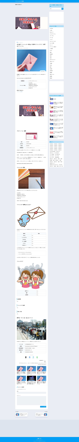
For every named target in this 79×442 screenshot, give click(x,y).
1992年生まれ (55, 145)
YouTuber (51, 28)
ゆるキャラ (51, 32)
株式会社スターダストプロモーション (54, 164)
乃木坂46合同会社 (57, 157)
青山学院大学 (44, 364)
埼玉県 (53, 160)
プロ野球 (51, 48)
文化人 (51, 65)
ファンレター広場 (19, 1)
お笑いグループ (58, 151)
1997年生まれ (51, 148)
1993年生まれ (59, 145)
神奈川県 (39, 364)
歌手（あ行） (60, 164)
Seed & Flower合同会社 (52, 151)
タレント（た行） (52, 157)
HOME (40, 438)
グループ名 (51, 35)
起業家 (51, 76)
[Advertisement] (31, 11)
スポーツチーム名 (53, 41)
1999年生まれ (59, 148)
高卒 (62, 166)
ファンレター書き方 (53, 46)
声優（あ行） (57, 160)
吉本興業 (51, 160)
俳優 (50, 52)
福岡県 (58, 166)
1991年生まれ (51, 145)
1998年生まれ (55, 148)
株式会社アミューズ (52, 163)
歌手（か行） (51, 166)
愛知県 (58, 161)
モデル (51, 50)
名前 (17, 391)
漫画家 (51, 72)
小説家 (51, 63)
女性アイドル (52, 61)
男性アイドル (52, 74)
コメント (19, 395)
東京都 (61, 161)
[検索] (62, 9)
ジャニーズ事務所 (52, 154)
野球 (60, 166)
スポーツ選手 (52, 43)
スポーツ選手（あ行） (57, 154)
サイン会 (51, 37)
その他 (51, 30)
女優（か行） (55, 161)
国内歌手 (51, 54)
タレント (45, 360)
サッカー (51, 39)
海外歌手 (51, 70)
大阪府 (60, 160)
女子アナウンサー (53, 59)
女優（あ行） (51, 161)
